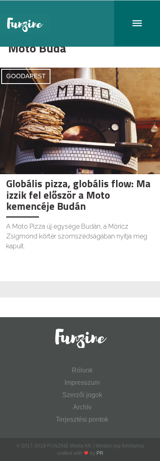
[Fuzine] (80, 23)
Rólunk (82, 370)
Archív (82, 407)
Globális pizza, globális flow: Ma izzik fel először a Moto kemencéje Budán (78, 195)
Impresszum (82, 382)
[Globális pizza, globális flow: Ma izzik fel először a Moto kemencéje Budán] (80, 120)
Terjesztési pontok (82, 419)
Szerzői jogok (82, 394)
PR (99, 453)
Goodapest (26, 76)
